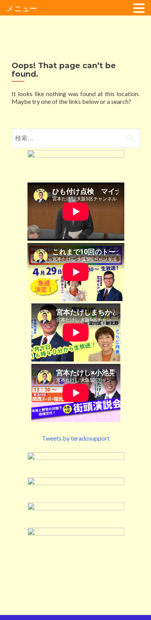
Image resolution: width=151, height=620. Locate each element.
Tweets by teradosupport (76, 438)
